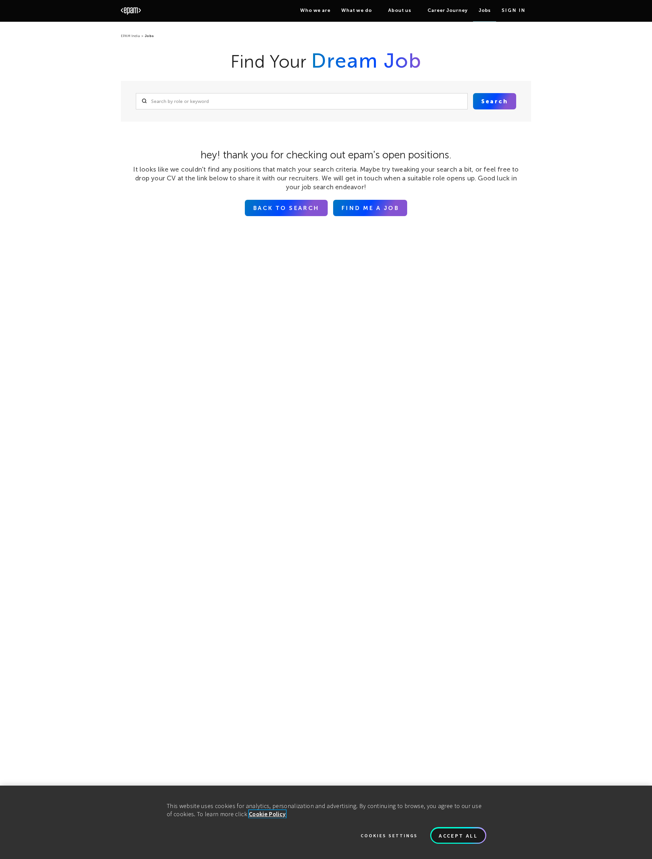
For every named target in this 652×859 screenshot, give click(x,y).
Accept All (458, 835)
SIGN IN (514, 10)
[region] (326, 822)
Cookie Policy (267, 814)
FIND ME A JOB (370, 208)
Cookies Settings (389, 835)
